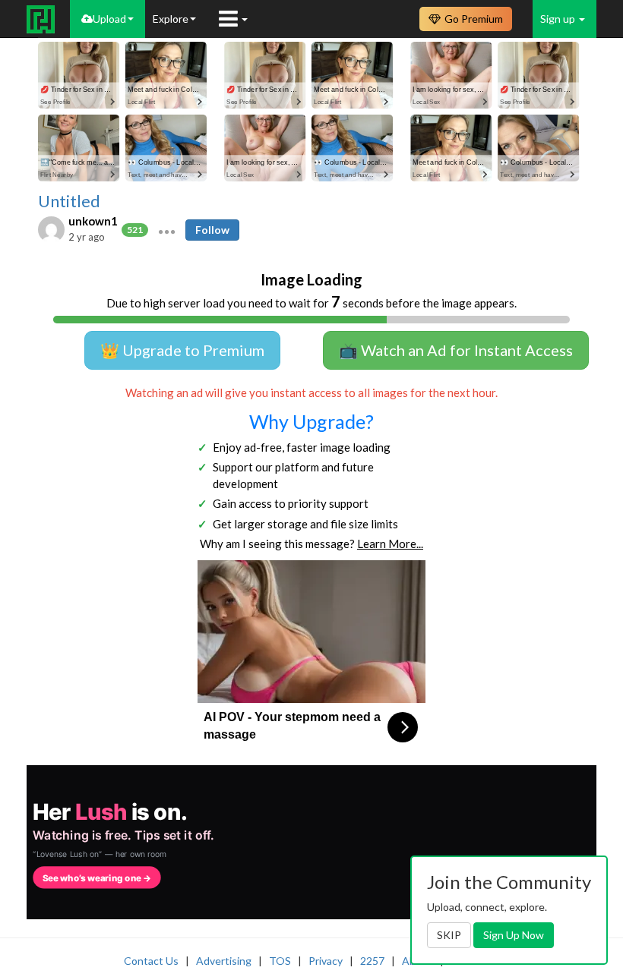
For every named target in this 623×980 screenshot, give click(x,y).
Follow (212, 229)
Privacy (325, 960)
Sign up (558, 18)
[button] (167, 230)
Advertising (223, 960)
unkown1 (93, 221)
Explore (170, 18)
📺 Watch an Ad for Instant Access (456, 350)
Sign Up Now (513, 934)
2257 (372, 960)
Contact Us (151, 960)
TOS (280, 960)
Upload (109, 18)
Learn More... (390, 543)
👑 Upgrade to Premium (182, 350)
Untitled (69, 201)
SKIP (449, 934)
